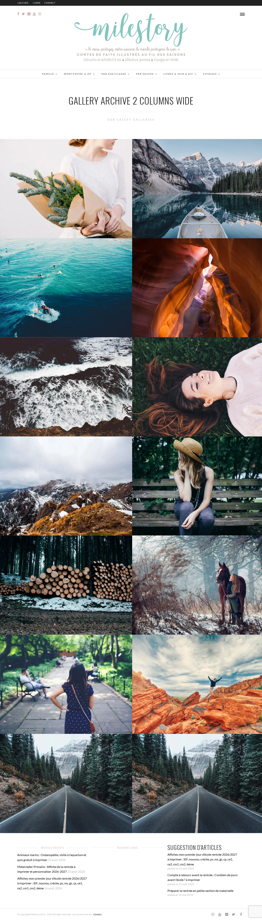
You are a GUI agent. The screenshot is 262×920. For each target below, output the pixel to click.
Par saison (145, 73)
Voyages (210, 73)
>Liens (36, 3)
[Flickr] (28, 14)
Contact (49, 3)
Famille (48, 73)
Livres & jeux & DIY (178, 73)
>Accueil (23, 3)
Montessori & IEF (78, 73)
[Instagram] (39, 14)
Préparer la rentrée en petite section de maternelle (200, 890)
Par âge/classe (113, 73)
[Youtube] (34, 14)
